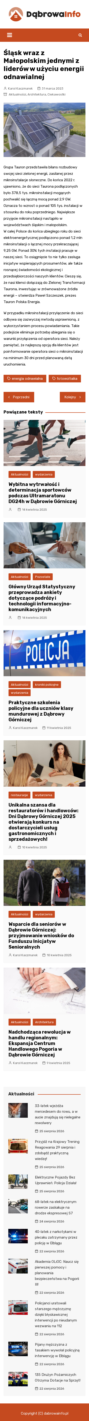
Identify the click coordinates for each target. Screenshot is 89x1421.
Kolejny (70, 397)
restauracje (19, 795)
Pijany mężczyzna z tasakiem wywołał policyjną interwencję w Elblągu (57, 1350)
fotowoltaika (67, 378)
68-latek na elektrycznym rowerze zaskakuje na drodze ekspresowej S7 (55, 1207)
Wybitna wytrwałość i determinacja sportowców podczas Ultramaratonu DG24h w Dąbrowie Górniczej (43, 492)
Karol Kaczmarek (20, 88)
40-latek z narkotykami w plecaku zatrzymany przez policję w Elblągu (56, 1237)
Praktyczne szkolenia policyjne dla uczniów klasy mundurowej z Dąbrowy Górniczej (41, 711)
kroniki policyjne (47, 684)
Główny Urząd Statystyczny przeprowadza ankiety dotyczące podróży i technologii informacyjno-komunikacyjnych (42, 598)
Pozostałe (42, 577)
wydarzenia (43, 474)
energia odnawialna (27, 378)
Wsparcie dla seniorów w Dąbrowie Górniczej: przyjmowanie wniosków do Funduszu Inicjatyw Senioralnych (41, 935)
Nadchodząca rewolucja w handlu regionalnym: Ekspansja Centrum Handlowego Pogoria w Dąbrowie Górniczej (40, 1043)
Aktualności (17, 94)
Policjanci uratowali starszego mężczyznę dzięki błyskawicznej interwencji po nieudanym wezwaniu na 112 (56, 1314)
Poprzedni (21, 397)
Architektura (37, 94)
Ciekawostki (56, 94)
